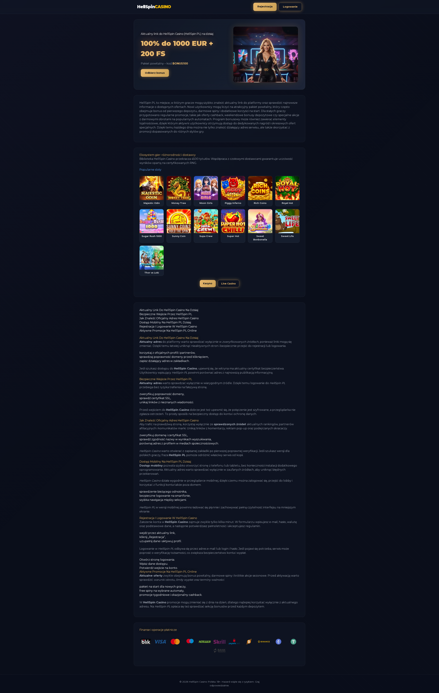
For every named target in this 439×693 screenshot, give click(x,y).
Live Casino (228, 283)
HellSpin (154, 6)
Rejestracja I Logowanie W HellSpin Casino (168, 326)
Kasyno (207, 283)
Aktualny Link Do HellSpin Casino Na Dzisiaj (168, 310)
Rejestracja (264, 6)
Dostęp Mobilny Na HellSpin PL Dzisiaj (165, 322)
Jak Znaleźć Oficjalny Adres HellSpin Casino (169, 318)
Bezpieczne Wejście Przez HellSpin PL (165, 314)
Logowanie (290, 6)
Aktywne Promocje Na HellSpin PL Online (168, 330)
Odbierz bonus (155, 72)
